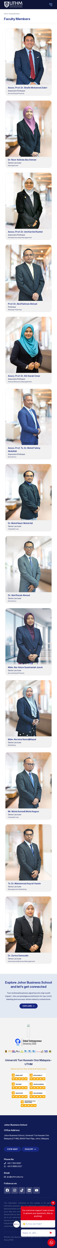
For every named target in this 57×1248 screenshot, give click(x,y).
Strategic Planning (15, 309)
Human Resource (14, 381)
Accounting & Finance (16, 93)
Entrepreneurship (14, 237)
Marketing (12, 745)
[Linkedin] (29, 1190)
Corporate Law (13, 529)
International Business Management (21, 961)
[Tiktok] (22, 1190)
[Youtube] (36, 1190)
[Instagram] (14, 1190)
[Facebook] (7, 1190)
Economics (12, 457)
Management (13, 165)
